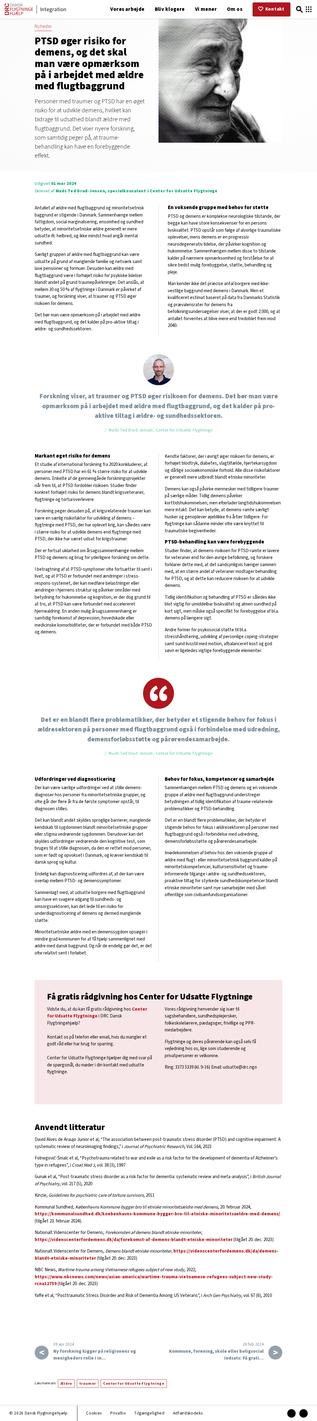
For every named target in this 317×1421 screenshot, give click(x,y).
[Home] (19, 14)
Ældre (66, 1383)
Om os (234, 9)
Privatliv (118, 1413)
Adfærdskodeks (188, 1413)
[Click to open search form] (299, 9)
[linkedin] (303, 1413)
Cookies (94, 1413)
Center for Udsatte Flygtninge (97, 1013)
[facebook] (291, 1413)
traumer (87, 1383)
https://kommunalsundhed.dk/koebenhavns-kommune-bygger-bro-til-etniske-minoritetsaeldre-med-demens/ (157, 1214)
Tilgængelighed (149, 1413)
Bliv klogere (170, 9)
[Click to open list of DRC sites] (308, 9)
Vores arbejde (127, 9)
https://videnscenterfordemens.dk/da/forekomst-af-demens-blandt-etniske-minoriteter (133, 1239)
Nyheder (43, 26)
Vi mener (206, 9)
